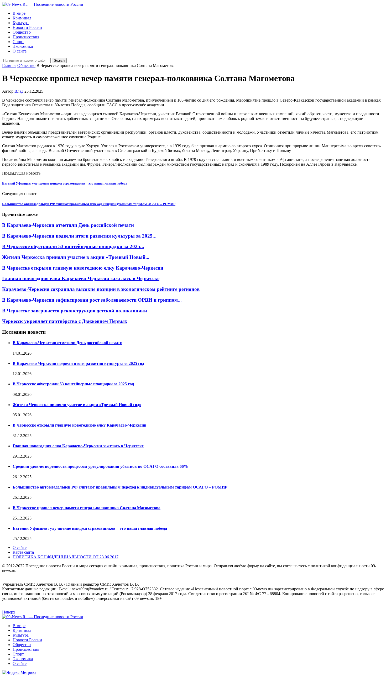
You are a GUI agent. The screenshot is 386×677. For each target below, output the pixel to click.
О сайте (20, 51)
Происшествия (26, 37)
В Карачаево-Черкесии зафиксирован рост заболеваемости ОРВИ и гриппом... (92, 300)
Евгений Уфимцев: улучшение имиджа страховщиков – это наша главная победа (90, 528)
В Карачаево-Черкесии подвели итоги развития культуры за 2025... (79, 236)
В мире (19, 13)
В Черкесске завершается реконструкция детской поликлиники (74, 310)
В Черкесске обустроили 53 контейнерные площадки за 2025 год (73, 384)
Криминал (22, 18)
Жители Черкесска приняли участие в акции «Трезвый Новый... (75, 257)
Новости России (27, 27)
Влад (18, 91)
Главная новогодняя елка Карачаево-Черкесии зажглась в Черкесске (80, 278)
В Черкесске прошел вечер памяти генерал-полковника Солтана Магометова (86, 508)
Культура (21, 22)
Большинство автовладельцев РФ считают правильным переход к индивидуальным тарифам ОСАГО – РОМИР (120, 487)
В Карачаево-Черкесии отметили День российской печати (68, 225)
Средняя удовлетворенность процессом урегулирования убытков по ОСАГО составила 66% (101, 466)
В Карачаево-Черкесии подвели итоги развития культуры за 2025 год (78, 363)
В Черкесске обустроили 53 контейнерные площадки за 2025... (73, 246)
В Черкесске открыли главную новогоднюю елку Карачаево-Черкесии (82, 268)
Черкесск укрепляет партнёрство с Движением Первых (64, 321)
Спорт (18, 41)
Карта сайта (23, 552)
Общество (22, 32)
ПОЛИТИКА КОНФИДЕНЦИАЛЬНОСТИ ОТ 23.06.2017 (65, 557)
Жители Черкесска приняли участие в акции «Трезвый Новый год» (77, 404)
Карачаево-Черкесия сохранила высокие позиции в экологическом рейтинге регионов (101, 289)
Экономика (23, 46)
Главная (9, 65)
